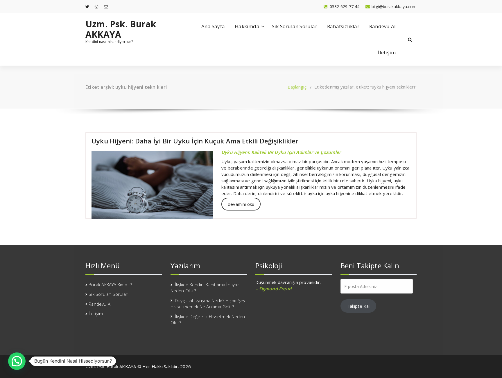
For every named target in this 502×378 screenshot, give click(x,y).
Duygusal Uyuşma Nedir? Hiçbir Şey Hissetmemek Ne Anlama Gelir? (208, 303)
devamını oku (241, 204)
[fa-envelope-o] (106, 6)
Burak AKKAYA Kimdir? (110, 284)
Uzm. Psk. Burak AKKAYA (120, 29)
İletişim (387, 52)
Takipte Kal (358, 306)
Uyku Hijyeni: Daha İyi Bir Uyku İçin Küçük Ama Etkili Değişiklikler (195, 140)
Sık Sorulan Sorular (294, 26)
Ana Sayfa (213, 26)
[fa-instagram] (96, 6)
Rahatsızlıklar (343, 26)
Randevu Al (382, 26)
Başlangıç (297, 87)
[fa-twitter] (87, 6)
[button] (17, 361)
